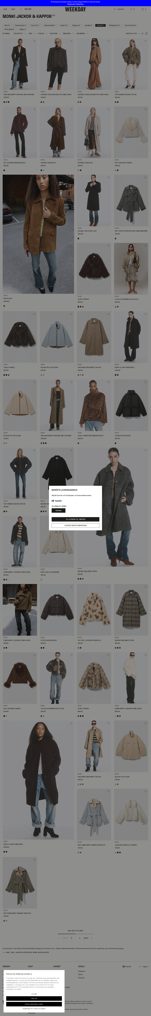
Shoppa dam (71, 4)
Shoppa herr (80, 4)
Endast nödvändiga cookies (34, 1004)
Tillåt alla (34, 998)
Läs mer (34, 994)
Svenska (58, 510)
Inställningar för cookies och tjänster (34, 1008)
